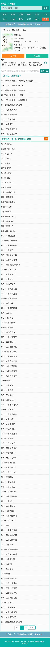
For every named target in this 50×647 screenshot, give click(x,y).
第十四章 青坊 (6, 206)
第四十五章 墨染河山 (9, 356)
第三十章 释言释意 (8, 284)
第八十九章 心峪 (7, 568)
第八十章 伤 (5, 525)
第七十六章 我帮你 (8, 506)
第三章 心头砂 (6, 153)
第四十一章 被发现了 (9, 337)
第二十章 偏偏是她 (8, 235)
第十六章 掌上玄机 (8, 216)
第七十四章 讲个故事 (9, 496)
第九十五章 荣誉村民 (9, 129)
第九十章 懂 (5, 573)
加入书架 (13, 56)
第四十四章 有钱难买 (9, 351)
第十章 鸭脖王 (6, 187)
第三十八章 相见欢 (8, 322)
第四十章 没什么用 (8, 332)
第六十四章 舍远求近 (9, 448)
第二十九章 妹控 (7, 279)
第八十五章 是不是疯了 (9, 549)
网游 (45, 14)
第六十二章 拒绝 (7, 438)
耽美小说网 (8, 4)
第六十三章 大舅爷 (8, 443)
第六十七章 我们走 (8, 462)
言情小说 (15, 30)
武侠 (21, 14)
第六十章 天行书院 (8, 429)
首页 (5, 14)
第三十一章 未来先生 (9, 289)
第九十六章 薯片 (7, 124)
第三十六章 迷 (6, 313)
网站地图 (25, 644)
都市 (29, 14)
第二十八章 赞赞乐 (8, 274)
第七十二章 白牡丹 (8, 486)
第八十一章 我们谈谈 (9, 530)
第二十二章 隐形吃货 (9, 245)
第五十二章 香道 (7, 390)
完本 (37, 19)
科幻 (5, 19)
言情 (13, 19)
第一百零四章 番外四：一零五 (12, 85)
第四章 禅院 (5, 158)
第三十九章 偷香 (7, 327)
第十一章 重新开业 (8, 192)
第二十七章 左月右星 (9, 269)
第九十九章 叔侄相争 (9, 109)
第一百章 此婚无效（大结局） (12, 105)
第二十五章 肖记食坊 (9, 260)
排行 (29, 19)
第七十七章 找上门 (8, 511)
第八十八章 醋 (6, 564)
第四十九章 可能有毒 (9, 375)
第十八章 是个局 (7, 226)
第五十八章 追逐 (7, 419)
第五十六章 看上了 (8, 409)
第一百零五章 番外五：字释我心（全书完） (17, 80)
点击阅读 (37, 56)
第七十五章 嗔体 (7, 501)
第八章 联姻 (5, 178)
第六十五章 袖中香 (8, 453)
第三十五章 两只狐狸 (9, 308)
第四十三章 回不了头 (9, 346)
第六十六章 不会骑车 (9, 457)
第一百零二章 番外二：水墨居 (12, 95)
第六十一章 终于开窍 (9, 433)
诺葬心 (21, 38)
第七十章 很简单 (7, 477)
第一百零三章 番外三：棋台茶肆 (13, 90)
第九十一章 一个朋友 (9, 578)
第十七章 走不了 (7, 221)
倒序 (46, 139)
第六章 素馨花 (6, 168)
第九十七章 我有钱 (8, 119)
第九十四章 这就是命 (9, 133)
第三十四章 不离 (7, 303)
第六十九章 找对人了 (9, 472)
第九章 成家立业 (7, 182)
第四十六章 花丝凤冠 (9, 361)
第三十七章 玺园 (7, 318)
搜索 (45, 8)
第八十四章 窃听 (7, 544)
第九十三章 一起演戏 (9, 588)
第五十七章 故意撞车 (9, 414)
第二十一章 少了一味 (9, 240)
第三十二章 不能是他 (9, 293)
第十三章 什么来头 (8, 202)
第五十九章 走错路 (8, 424)
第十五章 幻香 (6, 211)
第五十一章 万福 (7, 385)
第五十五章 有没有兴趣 (9, 404)
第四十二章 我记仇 (8, 342)
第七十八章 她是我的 (9, 515)
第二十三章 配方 (7, 250)
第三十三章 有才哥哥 (9, 298)
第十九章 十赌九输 (8, 231)
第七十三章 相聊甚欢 (9, 491)
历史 (37, 14)
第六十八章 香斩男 (8, 467)
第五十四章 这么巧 (8, 400)
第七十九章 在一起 (8, 520)
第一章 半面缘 (6, 144)
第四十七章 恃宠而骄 (9, 366)
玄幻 (13, 14)
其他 (21, 19)
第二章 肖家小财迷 (8, 149)
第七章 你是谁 (6, 173)
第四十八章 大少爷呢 (9, 371)
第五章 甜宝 (5, 163)
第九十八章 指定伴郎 (9, 114)
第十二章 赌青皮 (7, 197)
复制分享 (44, 71)
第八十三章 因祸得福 (9, 540)
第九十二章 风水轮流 (9, 583)
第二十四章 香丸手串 (9, 255)
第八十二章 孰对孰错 (9, 535)
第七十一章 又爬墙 (8, 482)
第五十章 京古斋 (7, 380)
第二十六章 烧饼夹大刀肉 (10, 264)
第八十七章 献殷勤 (8, 559)
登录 (45, 19)
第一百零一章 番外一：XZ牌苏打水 (14, 100)
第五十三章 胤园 (7, 395)
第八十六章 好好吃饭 (9, 554)
